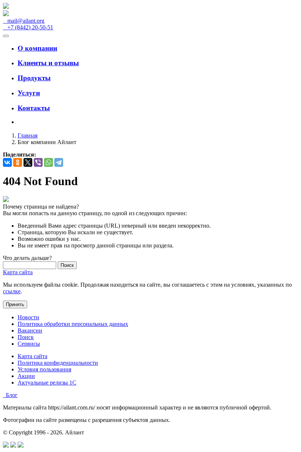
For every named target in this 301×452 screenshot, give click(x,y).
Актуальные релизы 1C (47, 382)
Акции (26, 376)
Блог (10, 395)
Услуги (29, 93)
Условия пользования (44, 369)
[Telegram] (58, 162)
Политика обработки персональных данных (73, 324)
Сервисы (29, 344)
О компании (37, 48)
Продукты (34, 78)
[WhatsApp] (48, 162)
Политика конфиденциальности (58, 363)
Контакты (34, 108)
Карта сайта (18, 272)
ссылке (12, 291)
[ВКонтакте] (7, 162)
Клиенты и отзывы (48, 63)
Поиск (26, 337)
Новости (28, 317)
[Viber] (38, 162)
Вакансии (30, 330)
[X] (27, 162)
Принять (15, 304)
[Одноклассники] (17, 162)
